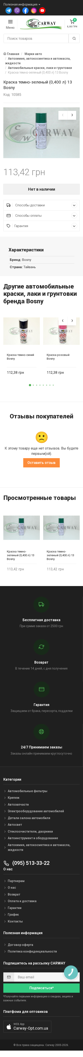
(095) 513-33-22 (30, 863)
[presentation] (62, 115)
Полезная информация (20, 4)
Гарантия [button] (21, 226)
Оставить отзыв (41, 463)
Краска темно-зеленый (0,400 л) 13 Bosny (20, 555)
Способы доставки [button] (29, 205)
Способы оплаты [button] (28, 216)
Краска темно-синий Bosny (20, 356)
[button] (30, 385)
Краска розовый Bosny (58, 356)
